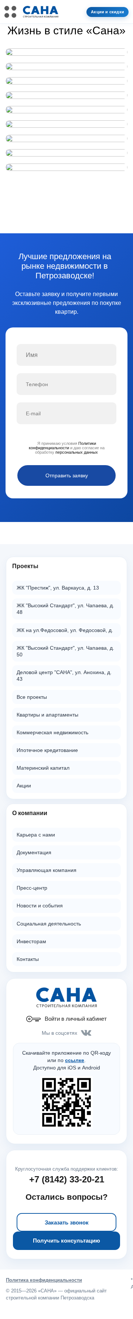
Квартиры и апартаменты (47, 715)
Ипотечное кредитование (47, 750)
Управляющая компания (46, 870)
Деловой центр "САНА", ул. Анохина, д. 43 (64, 675)
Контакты (28, 959)
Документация (34, 852)
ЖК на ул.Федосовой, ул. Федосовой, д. (65, 630)
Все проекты (32, 697)
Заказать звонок (67, 1222)
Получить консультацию (66, 1240)
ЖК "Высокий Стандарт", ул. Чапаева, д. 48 (65, 608)
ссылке (74, 1060)
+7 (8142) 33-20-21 (66, 1179)
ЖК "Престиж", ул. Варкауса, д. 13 (58, 588)
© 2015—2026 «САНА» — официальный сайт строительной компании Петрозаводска (56, 1294)
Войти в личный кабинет (76, 1019)
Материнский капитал (43, 768)
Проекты (25, 566)
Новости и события (40, 905)
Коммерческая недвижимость (52, 732)
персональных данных (76, 452)
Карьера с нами (36, 835)
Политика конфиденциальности (44, 1280)
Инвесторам (31, 941)
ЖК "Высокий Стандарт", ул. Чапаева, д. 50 (65, 651)
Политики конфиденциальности (62, 445)
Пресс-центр (32, 888)
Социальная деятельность (49, 924)
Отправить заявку (66, 475)
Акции (24, 786)
